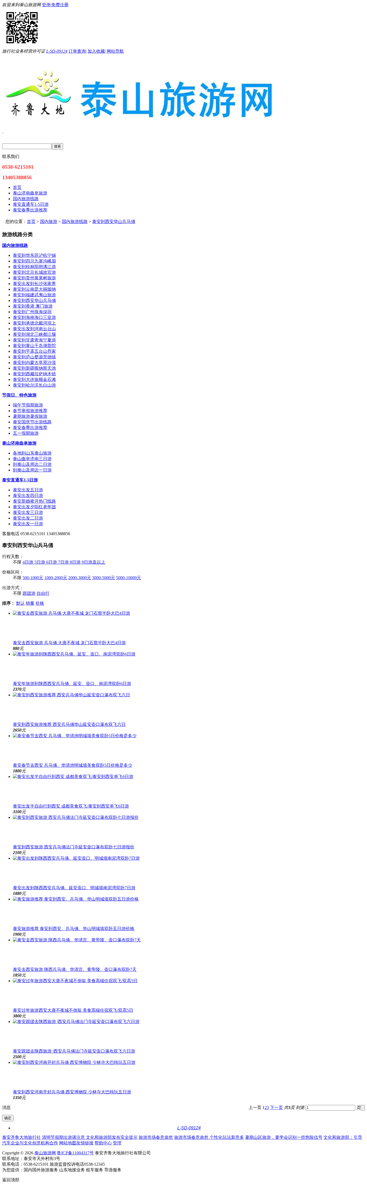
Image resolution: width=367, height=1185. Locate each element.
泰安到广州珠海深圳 (32, 311)
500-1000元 (33, 577)
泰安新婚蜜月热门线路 (34, 501)
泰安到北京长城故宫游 (34, 272)
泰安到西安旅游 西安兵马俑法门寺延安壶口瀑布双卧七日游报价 (73, 847)
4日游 (28, 562)
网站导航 (115, 51)
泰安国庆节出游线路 (32, 422)
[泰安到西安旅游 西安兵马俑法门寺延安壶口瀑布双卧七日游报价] (189, 829)
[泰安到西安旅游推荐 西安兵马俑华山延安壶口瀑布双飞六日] (189, 707)
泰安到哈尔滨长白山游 (34, 385)
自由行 (43, 593)
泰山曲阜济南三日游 (32, 458)
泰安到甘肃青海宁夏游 (34, 340)
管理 (117, 1143)
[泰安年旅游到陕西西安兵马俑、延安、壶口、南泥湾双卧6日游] (189, 666)
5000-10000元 (128, 577)
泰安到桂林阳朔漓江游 (34, 266)
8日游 (76, 562)
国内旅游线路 (75, 221)
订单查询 (77, 51)
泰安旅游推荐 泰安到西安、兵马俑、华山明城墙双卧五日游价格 (73, 928)
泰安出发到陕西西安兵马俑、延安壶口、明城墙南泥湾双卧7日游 (74, 887)
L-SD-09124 (56, 51)
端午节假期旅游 (28, 405)
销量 (30, 603)
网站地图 (67, 1143)
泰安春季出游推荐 (30, 427)
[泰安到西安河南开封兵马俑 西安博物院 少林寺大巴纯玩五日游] (189, 1074)
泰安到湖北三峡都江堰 (34, 334)
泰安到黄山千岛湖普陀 (34, 345)
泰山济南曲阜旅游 (19, 443)
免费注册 (60, 4)
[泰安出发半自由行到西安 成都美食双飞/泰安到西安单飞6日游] (189, 789)
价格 (39, 603)
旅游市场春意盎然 (156, 1137)
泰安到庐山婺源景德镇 (34, 357)
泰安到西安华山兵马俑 (113, 221)
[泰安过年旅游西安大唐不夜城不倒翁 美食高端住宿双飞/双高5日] (189, 993)
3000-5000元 (103, 577)
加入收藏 (96, 51)
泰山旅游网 (45, 1153)
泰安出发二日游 (28, 518)
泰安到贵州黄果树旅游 (34, 278)
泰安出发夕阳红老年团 (34, 507)
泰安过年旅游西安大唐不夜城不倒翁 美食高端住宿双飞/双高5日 (73, 1010)
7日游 (64, 562)
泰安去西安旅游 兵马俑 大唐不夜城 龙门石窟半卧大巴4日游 (69, 642)
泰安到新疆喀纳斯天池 (34, 368)
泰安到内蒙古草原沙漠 (34, 362)
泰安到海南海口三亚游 (34, 317)
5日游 (40, 562)
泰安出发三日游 (28, 512)
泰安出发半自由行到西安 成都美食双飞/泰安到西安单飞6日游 (71, 806)
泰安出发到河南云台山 (34, 328)
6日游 (52, 562)
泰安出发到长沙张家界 (34, 283)
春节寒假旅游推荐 (30, 410)
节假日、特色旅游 (19, 395)
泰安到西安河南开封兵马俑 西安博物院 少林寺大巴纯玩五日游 (72, 1092)
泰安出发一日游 (28, 523)
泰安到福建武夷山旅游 (34, 295)
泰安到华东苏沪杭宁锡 (34, 255)
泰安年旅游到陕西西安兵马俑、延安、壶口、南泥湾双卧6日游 (72, 683)
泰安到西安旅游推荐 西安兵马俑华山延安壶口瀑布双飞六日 (69, 724)
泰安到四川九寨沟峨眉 (34, 261)
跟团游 (29, 593)
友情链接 (84, 1143)
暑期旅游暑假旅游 (30, 416)
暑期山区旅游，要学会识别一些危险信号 (283, 1137)
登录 (46, 4)
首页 (31, 221)
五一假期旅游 (26, 433)
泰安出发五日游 (28, 490)
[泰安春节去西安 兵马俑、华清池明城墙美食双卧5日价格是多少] (189, 748)
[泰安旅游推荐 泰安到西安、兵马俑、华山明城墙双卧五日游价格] (189, 911)
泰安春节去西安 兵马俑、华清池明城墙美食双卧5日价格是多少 (72, 765)
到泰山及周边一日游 (32, 470)
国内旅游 (48, 221)
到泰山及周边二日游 (32, 464)
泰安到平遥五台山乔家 (34, 351)
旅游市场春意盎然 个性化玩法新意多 (209, 1137)
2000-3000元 (79, 577)
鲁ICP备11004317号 (75, 1153)
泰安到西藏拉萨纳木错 (34, 374)
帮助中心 (103, 1143)
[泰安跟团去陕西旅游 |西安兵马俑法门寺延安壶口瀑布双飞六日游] (189, 1034)
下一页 (276, 1107)
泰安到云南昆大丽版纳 (34, 289)
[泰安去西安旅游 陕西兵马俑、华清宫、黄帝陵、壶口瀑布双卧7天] (189, 952)
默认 (20, 603)
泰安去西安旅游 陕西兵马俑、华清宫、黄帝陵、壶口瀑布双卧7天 (74, 969)
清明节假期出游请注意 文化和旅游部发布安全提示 (90, 1137)
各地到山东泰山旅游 (32, 453)
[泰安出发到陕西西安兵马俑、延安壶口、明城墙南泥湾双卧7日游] (189, 870)
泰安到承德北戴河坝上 (34, 323)
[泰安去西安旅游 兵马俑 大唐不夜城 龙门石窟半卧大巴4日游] (189, 625)
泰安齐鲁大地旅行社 (21, 1137)
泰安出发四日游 (28, 495)
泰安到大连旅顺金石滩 (34, 379)
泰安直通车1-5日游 (20, 480)
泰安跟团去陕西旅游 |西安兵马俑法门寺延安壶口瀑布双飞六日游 (74, 1051)
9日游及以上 (93, 562)
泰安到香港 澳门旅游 (33, 306)
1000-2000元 (55, 577)
